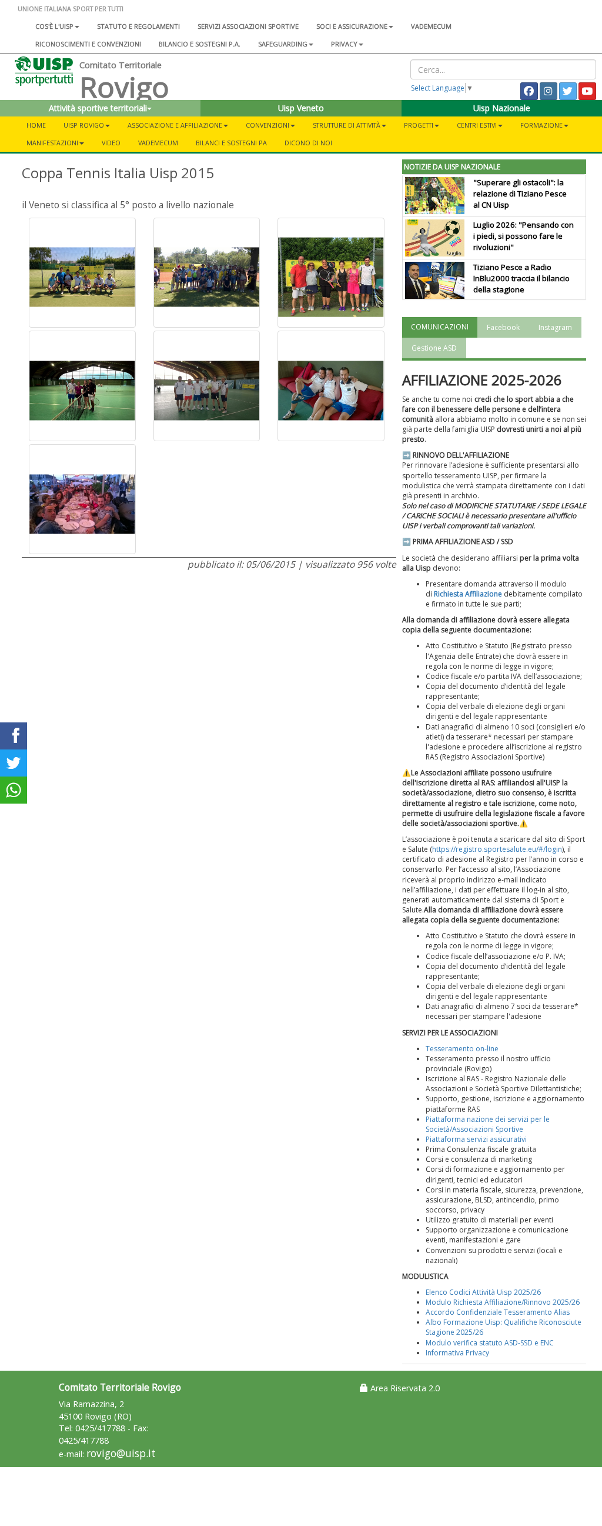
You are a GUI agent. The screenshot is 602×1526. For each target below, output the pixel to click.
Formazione (541, 125)
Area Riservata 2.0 (404, 1388)
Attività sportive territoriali (98, 108)
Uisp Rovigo (83, 125)
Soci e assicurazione (351, 26)
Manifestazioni (52, 142)
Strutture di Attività (346, 125)
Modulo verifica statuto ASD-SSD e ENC (490, 1343)
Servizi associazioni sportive (248, 26)
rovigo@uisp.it (121, 1453)
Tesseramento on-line (462, 1049)
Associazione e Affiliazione (175, 125)
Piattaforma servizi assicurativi (476, 1139)
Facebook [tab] (503, 327)
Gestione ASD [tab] (434, 348)
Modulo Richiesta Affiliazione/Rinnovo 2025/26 (503, 1302)
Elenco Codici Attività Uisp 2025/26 (483, 1292)
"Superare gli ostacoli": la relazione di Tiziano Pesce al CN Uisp (520, 193)
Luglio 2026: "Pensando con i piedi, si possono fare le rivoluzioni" (523, 235)
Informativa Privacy (457, 1353)
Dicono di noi (308, 142)
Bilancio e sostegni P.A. (199, 43)
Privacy (344, 43)
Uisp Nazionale (501, 108)
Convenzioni (267, 125)
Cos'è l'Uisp (54, 26)
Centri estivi (477, 125)
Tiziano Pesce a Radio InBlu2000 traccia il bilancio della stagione (521, 278)
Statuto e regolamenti (138, 26)
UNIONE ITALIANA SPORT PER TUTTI (70, 8)
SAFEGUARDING (282, 43)
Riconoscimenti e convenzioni (88, 43)
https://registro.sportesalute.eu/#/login (497, 849)
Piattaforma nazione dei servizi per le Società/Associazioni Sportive (488, 1124)
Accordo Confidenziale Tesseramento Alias (498, 1312)
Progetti (418, 125)
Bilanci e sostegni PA (231, 142)
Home (36, 125)
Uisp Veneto (301, 108)
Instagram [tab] (555, 327)
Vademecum (431, 26)
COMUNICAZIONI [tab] (440, 327)
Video (111, 142)
